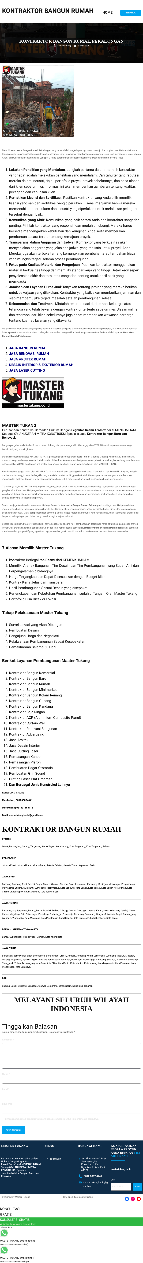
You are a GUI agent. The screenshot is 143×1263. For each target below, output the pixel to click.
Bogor (39, 884)
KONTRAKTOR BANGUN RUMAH (47, 11)
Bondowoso (52, 956)
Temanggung (129, 914)
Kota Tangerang (77, 846)
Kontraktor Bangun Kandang (31, 706)
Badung (6, 986)
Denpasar (32, 986)
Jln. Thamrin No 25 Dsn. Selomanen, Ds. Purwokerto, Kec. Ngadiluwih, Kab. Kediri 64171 (94, 1164)
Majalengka (114, 884)
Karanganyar (102, 910)
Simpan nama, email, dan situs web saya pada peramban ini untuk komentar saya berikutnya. (52, 1119)
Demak (72, 910)
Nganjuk (26, 959)
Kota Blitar (52, 963)
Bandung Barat (19, 884)
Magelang (15, 914)
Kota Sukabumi (31, 891)
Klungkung (77, 986)
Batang (31, 910)
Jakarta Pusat (9, 865)
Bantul (5, 937)
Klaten (132, 910)
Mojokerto (16, 959)
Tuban (17, 963)
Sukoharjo (109, 914)
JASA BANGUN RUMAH (28, 348)
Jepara (91, 910)
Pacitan (43, 959)
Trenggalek (7, 963)
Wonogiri (6, 918)
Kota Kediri (63, 963)
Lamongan (99, 956)
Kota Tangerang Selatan (98, 846)
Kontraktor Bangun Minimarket (33, 689)
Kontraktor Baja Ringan (27, 712)
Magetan (129, 956)
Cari (113, 1179)
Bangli (14, 986)
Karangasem (64, 986)
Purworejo (67, 914)
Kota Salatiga (65, 918)
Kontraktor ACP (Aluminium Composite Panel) (45, 717)
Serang (25, 846)
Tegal (119, 914)
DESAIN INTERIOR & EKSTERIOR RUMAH (41, 364)
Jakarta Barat (39, 865)
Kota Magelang (32, 918)
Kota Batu (41, 963)
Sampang (101, 959)
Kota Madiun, (77, 963)
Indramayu (80, 884)
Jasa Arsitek (18, 740)
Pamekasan (54, 959)
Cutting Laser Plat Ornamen (30, 779)
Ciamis (46, 884)
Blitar (29, 956)
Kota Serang (62, 846)
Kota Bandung (67, 888)
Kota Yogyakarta (53, 937)
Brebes (55, 910)
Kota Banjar (81, 888)
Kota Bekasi (94, 888)
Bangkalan (7, 956)
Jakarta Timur (70, 865)
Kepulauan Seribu (87, 865)
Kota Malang (90, 963)
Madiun (120, 956)
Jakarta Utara (24, 865)
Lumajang (111, 956)
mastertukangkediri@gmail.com (26, 815)
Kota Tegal (111, 918)
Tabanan (88, 986)
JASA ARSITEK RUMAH (27, 359)
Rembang (79, 914)
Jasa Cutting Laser (23, 751)
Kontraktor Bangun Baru (27, 678)
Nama (6, 1074)
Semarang (90, 914)
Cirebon (63, 884)
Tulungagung (28, 963)
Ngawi (35, 959)
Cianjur (54, 884)
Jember (71, 956)
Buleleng (22, 986)
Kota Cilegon (48, 846)
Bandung (6, 884)
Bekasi (31, 884)
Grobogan (82, 910)
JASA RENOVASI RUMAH (29, 353)
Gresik (63, 956)
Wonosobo (18, 918)
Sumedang (40, 888)
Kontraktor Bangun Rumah (29, 684)
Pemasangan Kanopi (25, 756)
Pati (22, 914)
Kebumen (114, 910)
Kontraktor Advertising (26, 734)
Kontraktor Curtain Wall (27, 723)
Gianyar (42, 986)
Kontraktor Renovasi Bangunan (33, 728)
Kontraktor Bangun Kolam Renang (35, 695)
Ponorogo (76, 959)
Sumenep (133, 959)
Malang (6, 959)
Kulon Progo (29, 937)
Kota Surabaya (23, 967)
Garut (71, 884)
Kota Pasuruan (122, 963)
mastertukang (64, 45)
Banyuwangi (20, 956)
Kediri (90, 956)
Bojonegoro (39, 956)
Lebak (5, 846)
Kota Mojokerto (106, 963)
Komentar (8, 1040)
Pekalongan (31, 914)
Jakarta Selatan (54, 865)
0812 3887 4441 (93, 1176)
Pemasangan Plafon (25, 762)
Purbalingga (55, 914)
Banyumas (22, 910)
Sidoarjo (111, 959)
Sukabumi (28, 888)
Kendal (124, 910)
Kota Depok (17, 891)
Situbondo (121, 959)
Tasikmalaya (53, 888)
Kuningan (103, 884)
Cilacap (63, 910)
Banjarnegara (9, 910)
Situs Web (7, 1104)
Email (5, 1089)
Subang (18, 888)
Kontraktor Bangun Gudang (30, 700)
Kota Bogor (107, 888)
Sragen (99, 914)
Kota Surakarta (97, 918)
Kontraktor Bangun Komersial (32, 672)
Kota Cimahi (120, 888)
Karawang (92, 884)
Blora (39, 910)
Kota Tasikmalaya (49, 891)
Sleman (40, 937)
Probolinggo (89, 959)
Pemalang (43, 914)
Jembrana (52, 986)
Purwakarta (8, 888)
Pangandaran (128, 884)
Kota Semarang (81, 918)
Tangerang (35, 846)
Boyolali (47, 910)
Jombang (81, 956)
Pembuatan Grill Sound (27, 773)
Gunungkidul (15, 937)
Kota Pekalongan (49, 918)
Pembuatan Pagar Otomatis (31, 767)
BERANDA (131, 12)
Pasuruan (65, 959)
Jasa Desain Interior (24, 745)
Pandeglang (15, 846)
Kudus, (5, 914)
